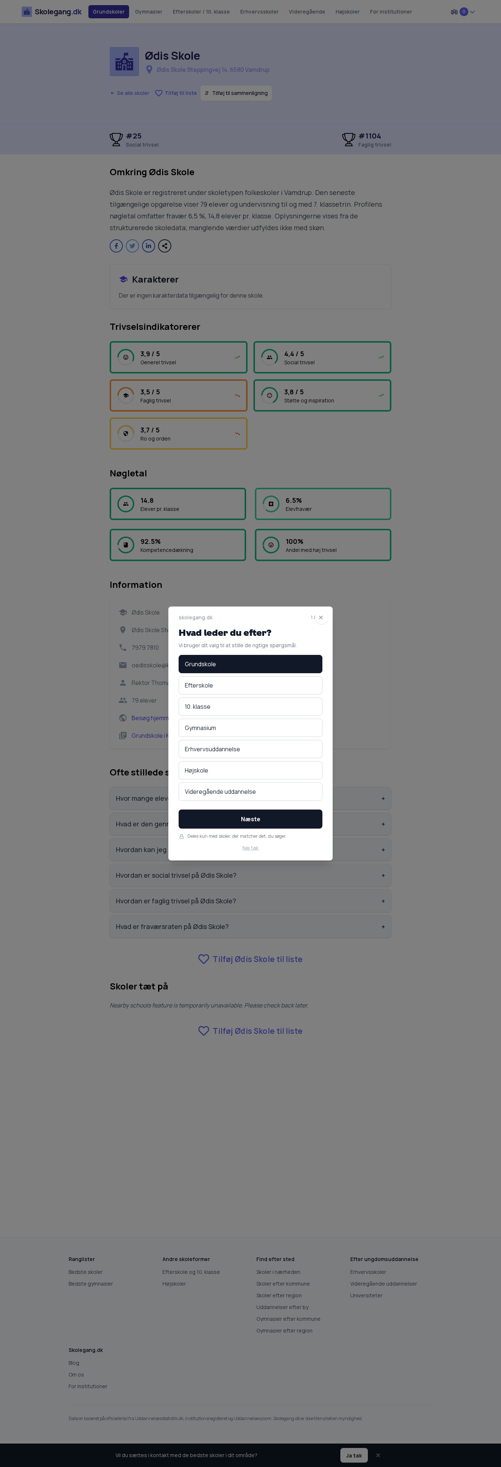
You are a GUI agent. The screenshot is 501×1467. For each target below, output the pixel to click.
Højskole (196, 770)
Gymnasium (200, 728)
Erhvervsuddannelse (212, 749)
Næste (250, 819)
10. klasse (198, 707)
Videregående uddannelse (220, 792)
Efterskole (199, 685)
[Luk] (321, 617)
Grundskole (200, 664)
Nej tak (250, 847)
